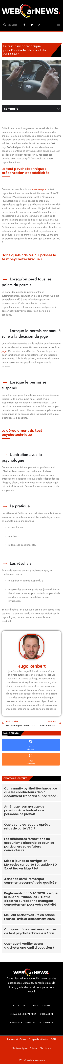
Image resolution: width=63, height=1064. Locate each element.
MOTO (34, 1005)
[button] (58, 25)
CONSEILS (45, 1005)
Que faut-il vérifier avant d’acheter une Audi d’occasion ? (29, 945)
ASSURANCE (16, 1022)
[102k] (30, 755)
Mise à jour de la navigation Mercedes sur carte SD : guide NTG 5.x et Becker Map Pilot (30, 864)
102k (31, 760)
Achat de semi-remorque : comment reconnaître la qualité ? (30, 881)
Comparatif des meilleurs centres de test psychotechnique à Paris (30, 931)
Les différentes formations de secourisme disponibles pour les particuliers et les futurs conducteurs (29, 844)
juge (4, 351)
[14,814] (30, 741)
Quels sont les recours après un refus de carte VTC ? (28, 826)
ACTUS (16, 1005)
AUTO (25, 1005)
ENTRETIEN (30, 1022)
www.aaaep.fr (39, 189)
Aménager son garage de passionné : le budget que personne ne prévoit (24, 810)
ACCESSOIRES (46, 1022)
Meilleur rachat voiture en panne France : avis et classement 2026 (29, 917)
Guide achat (46, 1014)
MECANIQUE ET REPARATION (23, 1014)
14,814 (31, 746)
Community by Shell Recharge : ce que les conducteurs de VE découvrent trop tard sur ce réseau (31, 792)
